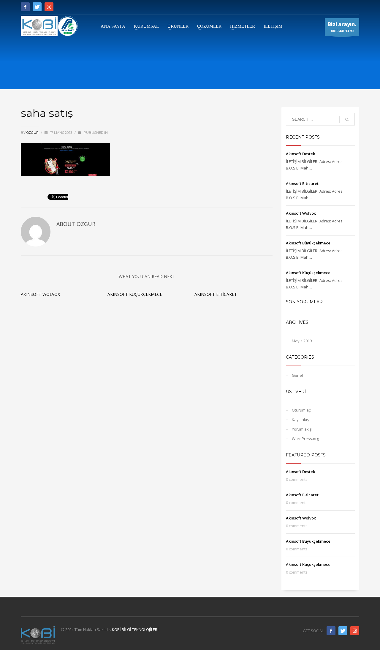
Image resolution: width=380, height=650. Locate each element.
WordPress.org (305, 438)
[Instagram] (49, 6)
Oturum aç (301, 410)
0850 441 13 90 (342, 27)
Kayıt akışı (301, 419)
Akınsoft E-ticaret (215, 294)
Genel (297, 375)
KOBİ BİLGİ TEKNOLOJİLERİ (135, 629)
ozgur (32, 133)
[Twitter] (37, 6)
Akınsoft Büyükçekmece (308, 243)
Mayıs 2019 (302, 340)
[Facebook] (25, 6)
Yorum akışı (302, 429)
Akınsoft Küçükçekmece (134, 294)
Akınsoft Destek (300, 153)
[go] (347, 119)
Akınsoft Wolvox (40, 294)
